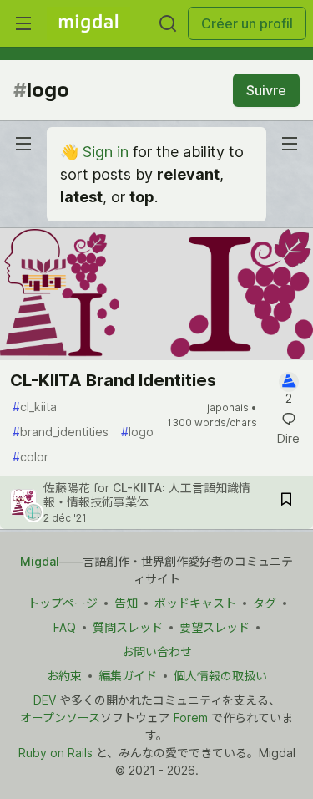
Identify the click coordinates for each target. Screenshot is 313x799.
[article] (156, 355)
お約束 (64, 676)
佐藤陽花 (68, 488)
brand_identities (61, 432)
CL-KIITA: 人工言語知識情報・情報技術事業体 (146, 495)
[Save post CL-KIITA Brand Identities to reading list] (286, 502)
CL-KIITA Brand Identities (113, 380)
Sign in (106, 151)
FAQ (64, 627)
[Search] (167, 23)
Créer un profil (247, 23)
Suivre (266, 90)
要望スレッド (214, 627)
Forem (191, 717)
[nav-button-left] (23, 143)
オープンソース (60, 717)
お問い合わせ (157, 651)
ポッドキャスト (195, 603)
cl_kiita (35, 407)
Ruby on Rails (55, 753)
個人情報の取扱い (220, 676)
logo (137, 432)
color (30, 457)
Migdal (39, 561)
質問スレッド (128, 627)
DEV (44, 700)
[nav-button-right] (289, 143)
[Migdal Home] (88, 23)
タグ (264, 603)
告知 (126, 603)
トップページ (63, 603)
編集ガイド (127, 676)
